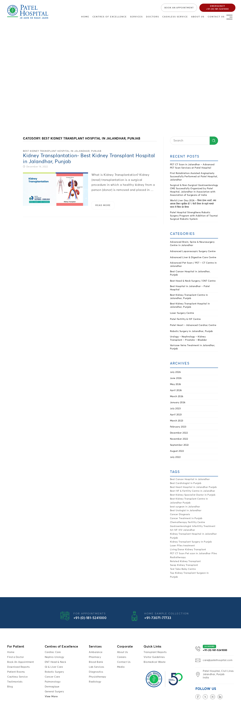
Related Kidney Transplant (185, 561)
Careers (121, 657)
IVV (180, 530)
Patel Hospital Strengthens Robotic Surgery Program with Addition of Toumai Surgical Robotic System (194, 215)
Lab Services (96, 667)
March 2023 (176, 421)
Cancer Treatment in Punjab (186, 518)
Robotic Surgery (54, 672)
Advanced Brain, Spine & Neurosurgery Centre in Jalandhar (192, 243)
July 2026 (175, 372)
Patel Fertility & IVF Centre (185, 319)
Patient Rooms (16, 672)
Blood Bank (96, 662)
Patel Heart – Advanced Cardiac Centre (193, 325)
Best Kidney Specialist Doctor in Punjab (193, 495)
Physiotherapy (97, 677)
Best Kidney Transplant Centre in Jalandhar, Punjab (189, 296)
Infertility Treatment (203, 526)
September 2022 (179, 445)
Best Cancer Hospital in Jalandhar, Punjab (190, 273)
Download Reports (18, 667)
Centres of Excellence (109, 17)
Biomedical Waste (154, 662)
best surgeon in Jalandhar (185, 507)
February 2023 (178, 427)
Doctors (152, 17)
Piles (214, 553)
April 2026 (176, 390)
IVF (176, 530)
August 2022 (177, 451)
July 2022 (175, 457)
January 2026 (177, 402)
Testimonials (14, 682)
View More (51, 696)
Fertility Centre (196, 522)
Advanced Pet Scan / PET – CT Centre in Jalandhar (193, 264)
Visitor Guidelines (154, 657)
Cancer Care (52, 677)
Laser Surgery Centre (182, 313)
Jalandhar (189, 530)
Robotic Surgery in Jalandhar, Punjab (191, 331)
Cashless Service (175, 17)
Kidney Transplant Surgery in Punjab (191, 542)
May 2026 (175, 384)
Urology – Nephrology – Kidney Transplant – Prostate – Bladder (188, 338)
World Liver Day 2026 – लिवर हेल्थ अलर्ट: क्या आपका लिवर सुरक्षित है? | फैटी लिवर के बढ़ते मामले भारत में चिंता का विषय (193, 203)
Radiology (95, 682)
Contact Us (216, 17)
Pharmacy (95, 657)
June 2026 (176, 378)
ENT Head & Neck (55, 662)
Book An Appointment (20, 662)
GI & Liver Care (54, 667)
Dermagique (52, 686)
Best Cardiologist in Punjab (185, 483)
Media (121, 667)
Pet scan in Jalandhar (198, 553)
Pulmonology (53, 682)
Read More (104, 206)
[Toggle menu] (233, 16)
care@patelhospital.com (217, 660)
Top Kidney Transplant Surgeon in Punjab (189, 575)
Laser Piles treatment (182, 545)
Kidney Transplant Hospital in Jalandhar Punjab (193, 536)
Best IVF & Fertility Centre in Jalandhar (192, 491)
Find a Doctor (15, 657)
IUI (171, 530)
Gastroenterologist (180, 526)
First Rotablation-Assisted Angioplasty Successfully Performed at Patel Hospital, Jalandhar (194, 176)
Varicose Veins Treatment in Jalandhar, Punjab (192, 347)
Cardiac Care (53, 652)
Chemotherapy (178, 522)
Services (136, 17)
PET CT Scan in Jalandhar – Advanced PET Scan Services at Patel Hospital (192, 166)
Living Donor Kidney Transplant (188, 549)
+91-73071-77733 (157, 618)
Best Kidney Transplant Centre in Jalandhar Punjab (189, 501)
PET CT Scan (177, 553)
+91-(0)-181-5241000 (90, 618)
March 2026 (176, 396)
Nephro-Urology (54, 657)
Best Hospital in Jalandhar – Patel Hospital (190, 288)
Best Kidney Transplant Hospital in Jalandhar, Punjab (62, 151)
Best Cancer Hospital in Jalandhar (190, 479)
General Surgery (54, 691)
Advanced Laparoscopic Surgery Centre (193, 251)
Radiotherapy (178, 557)
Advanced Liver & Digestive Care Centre (193, 257)
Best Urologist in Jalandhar (185, 510)
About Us (197, 17)
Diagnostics (96, 672)
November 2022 (179, 439)
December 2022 (179, 433)
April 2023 (176, 415)
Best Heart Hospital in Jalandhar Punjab (193, 487)
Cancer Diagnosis (180, 514)
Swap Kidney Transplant (184, 565)
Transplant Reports (155, 652)
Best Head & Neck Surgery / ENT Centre (193, 281)
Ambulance (95, 652)
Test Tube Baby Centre (183, 569)
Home (85, 17)
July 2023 (175, 408)
